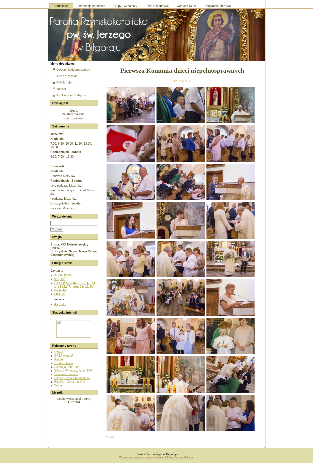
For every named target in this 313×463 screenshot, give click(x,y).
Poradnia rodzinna (66, 374)
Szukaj (56, 229)
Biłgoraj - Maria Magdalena (72, 378)
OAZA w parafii (64, 355)
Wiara (58, 385)
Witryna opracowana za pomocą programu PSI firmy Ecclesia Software (156, 457)
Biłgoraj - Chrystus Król (69, 381)
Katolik (58, 359)
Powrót (109, 437)
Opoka (58, 352)
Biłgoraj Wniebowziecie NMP (73, 370)
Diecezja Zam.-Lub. (67, 367)
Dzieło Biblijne (63, 363)
